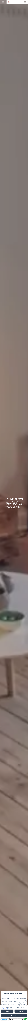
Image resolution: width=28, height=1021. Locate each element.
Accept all (20, 1011)
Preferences (14, 1015)
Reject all (7, 1011)
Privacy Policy (6, 1008)
